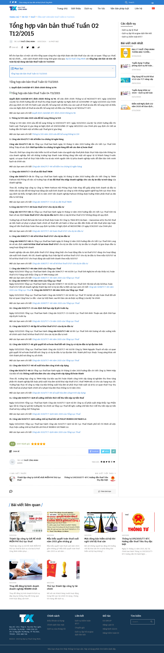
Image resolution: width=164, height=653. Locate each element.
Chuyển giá (79, 628)
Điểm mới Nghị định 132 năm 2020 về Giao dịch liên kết (142, 106)
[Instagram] (111, 462)
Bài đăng (53, 515)
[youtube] (15, 2)
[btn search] (152, 3)
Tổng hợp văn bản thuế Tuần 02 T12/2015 (29, 73)
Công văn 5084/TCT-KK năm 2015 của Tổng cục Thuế (55, 278)
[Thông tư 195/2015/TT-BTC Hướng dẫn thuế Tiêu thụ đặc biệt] (138, 522)
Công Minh (81, 59)
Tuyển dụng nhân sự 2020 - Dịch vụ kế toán (142, 91)
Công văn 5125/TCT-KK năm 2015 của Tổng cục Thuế (55, 360)
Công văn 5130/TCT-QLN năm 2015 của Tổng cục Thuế (56, 414)
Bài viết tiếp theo (104, 473)
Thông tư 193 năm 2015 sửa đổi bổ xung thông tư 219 (55, 134)
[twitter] (13, 2)
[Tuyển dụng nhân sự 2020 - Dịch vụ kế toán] (125, 94)
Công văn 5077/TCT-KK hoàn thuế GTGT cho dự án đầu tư (57, 231)
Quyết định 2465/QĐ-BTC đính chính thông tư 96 (54, 113)
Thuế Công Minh (28, 41)
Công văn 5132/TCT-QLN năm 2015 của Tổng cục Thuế (56, 432)
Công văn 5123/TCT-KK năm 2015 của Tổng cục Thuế (55, 339)
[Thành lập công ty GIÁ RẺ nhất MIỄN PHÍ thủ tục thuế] (25, 522)
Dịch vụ (89, 8)
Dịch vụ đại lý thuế (130, 30)
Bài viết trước (19, 473)
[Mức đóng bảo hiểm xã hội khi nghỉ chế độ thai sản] (100, 522)
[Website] (104, 462)
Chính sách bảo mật (55, 625)
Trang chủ (62, 8)
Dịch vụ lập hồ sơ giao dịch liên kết (137, 33)
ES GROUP (107, 621)
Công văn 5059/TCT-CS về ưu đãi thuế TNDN (52, 202)
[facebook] (10, 2)
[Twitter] (106, 462)
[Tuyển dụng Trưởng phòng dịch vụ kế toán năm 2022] (125, 66)
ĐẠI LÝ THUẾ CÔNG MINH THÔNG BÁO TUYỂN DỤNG (143, 52)
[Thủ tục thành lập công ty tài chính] (63, 569)
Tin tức (102, 8)
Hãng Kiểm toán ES (111, 633)
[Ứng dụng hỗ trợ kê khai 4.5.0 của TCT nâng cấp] (125, 80)
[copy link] (38, 47)
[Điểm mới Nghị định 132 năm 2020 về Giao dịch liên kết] (125, 107)
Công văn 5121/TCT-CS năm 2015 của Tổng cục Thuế (55, 321)
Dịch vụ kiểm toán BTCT (132, 37)
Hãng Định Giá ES (110, 629)
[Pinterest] (109, 462)
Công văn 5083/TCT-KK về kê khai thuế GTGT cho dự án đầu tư (60, 263)
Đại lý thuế (71, 59)
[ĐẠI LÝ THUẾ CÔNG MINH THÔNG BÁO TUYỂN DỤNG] (125, 53)
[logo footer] (26, 618)
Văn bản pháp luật (120, 8)
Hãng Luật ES (108, 625)
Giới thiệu (76, 8)
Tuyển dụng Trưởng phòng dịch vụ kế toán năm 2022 (142, 66)
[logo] (18, 10)
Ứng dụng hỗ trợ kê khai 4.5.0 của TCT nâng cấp (143, 77)
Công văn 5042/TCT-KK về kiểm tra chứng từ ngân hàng (57, 166)
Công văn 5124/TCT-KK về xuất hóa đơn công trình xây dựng (58, 393)
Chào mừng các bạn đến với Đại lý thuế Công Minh (35, 2)
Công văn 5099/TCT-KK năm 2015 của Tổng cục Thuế (55, 303)
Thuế (127, 515)
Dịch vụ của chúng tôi (56, 629)
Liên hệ (138, 8)
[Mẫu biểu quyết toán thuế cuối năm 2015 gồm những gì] (63, 522)
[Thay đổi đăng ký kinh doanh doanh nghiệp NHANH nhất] (25, 569)
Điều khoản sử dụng (55, 621)
